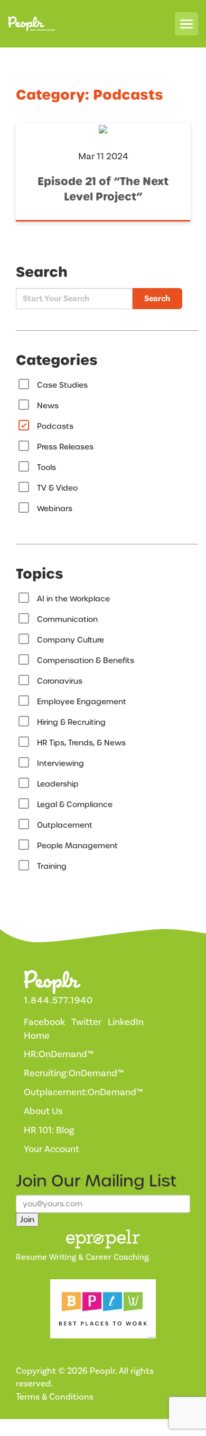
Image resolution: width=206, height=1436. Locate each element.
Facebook (44, 1022)
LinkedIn (126, 1022)
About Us (43, 1111)
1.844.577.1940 (58, 1000)
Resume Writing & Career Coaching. (83, 1257)
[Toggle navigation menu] (186, 23)
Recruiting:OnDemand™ (74, 1073)
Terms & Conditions (54, 1397)
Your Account (51, 1149)
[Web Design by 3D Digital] (47, 1427)
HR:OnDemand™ (59, 1054)
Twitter (86, 1022)
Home (37, 1036)
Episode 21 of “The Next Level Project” (103, 189)
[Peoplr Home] (31, 24)
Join (27, 1219)
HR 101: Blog (49, 1130)
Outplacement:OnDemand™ (83, 1092)
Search (157, 298)
